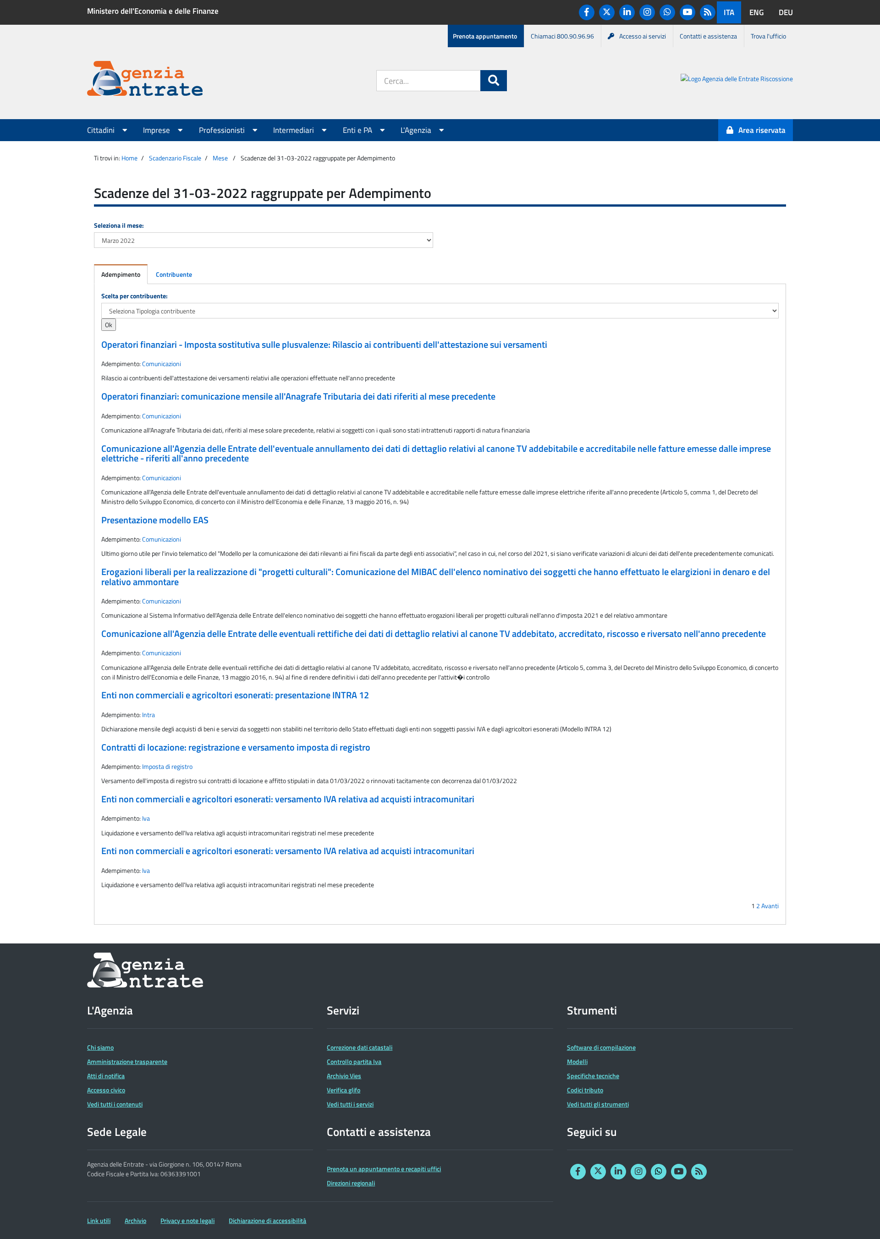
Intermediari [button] (294, 130)
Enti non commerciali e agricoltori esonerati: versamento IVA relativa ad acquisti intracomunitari (287, 799)
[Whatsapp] (667, 12)
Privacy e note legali (187, 1220)
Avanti (770, 905)
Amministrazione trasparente (127, 1061)
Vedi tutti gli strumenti (598, 1104)
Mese (220, 158)
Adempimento (120, 274)
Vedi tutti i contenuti (115, 1104)
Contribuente (174, 274)
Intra (148, 714)
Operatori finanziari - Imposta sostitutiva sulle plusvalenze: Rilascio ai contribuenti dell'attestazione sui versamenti (324, 344)
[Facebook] (586, 12)
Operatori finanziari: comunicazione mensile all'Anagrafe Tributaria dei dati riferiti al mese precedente (298, 396)
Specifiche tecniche (593, 1075)
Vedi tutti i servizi (350, 1104)
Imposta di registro (167, 766)
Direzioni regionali (351, 1183)
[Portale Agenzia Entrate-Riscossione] (737, 80)
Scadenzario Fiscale (175, 158)
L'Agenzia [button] (417, 130)
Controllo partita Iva (354, 1061)
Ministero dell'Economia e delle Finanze (153, 11)
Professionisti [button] (223, 130)
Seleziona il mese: (119, 225)
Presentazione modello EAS (155, 520)
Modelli (577, 1061)
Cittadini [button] (101, 130)
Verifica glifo (343, 1090)
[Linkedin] (627, 12)
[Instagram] (647, 12)
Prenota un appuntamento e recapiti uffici (384, 1168)
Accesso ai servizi (642, 36)
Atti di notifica (106, 1075)
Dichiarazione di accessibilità (267, 1220)
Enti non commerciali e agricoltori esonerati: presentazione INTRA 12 (235, 695)
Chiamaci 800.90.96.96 (562, 36)
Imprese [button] (157, 130)
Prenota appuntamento (485, 36)
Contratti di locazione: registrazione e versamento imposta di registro (235, 747)
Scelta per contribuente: (134, 296)
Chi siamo (100, 1047)
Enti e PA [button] (358, 130)
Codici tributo (585, 1090)
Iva (146, 818)
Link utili (98, 1220)
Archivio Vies (344, 1075)
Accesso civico (106, 1090)
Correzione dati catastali (359, 1047)
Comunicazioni (161, 363)
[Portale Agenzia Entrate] (145, 80)
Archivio (135, 1220)
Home (129, 158)
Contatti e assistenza (708, 36)
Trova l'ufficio (768, 36)
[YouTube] (687, 12)
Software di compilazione (601, 1047)
